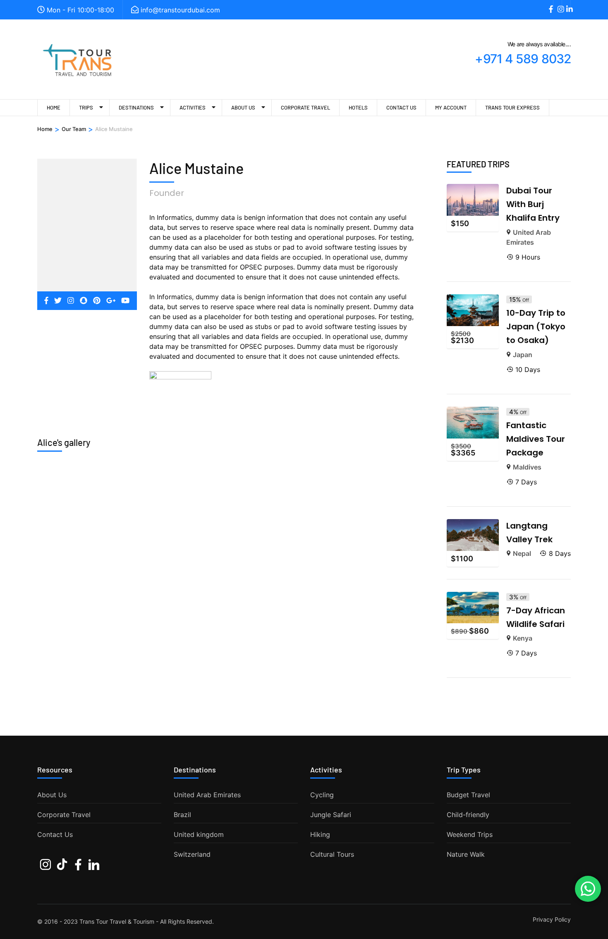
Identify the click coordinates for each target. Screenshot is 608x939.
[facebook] (549, 4)
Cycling (322, 795)
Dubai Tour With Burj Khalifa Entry (533, 204)
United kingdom (199, 834)
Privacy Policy (552, 919)
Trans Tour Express (512, 107)
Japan (522, 354)
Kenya (522, 638)
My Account (451, 107)
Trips (86, 107)
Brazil (182, 814)
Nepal (522, 553)
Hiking (320, 834)
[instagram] (557, 4)
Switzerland (192, 854)
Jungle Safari (330, 814)
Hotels (358, 107)
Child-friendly (468, 814)
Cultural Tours (332, 854)
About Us (243, 107)
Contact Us (401, 107)
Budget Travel (468, 795)
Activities (193, 107)
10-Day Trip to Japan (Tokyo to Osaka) (535, 326)
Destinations (136, 107)
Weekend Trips (470, 834)
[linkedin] (566, 4)
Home (53, 107)
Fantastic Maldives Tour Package (535, 439)
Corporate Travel (305, 107)
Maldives (527, 467)
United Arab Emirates (207, 795)
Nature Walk (466, 854)
